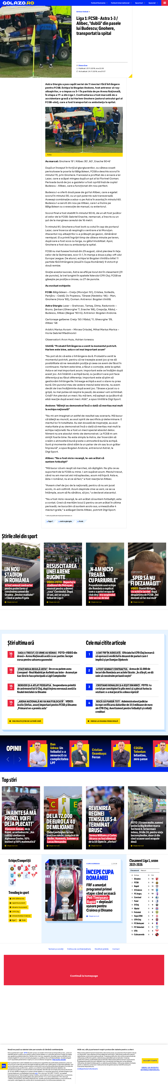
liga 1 (14, 920)
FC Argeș (138, 893)
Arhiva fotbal (82, 12)
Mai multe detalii (59, 1060)
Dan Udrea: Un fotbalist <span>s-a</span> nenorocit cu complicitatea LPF (48, 753)
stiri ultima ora (18, 899)
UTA (136, 930)
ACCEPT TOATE (150, 1061)
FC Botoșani (139, 923)
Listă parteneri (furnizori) (87, 1069)
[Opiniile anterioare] (8, 759)
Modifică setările (102, 949)
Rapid (136, 886)
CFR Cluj (15, 912)
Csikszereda (139, 934)
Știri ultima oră (21, 643)
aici (36, 1073)
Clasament (134, 870)
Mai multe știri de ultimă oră (26, 721)
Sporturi (139, 3)
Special (152, 3)
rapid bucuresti (18, 903)
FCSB (136, 882)
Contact (116, 949)
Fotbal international (120, 3)
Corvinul (137, 897)
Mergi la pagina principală (104, 721)
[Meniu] (164, 3)
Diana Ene (82, 65)
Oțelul (136, 908)
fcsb (24, 920)
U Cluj (136, 904)
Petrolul (137, 912)
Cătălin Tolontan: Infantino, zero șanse (132, 753)
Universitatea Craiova (21, 916)
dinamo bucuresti (19, 907)
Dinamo (137, 878)
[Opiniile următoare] (19, 759)
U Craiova (138, 890)
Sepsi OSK (138, 916)
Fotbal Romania (98, 3)
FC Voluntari (139, 927)
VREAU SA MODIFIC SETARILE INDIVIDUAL (150, 1069)
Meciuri (143, 870)
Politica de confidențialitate (79, 949)
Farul (136, 901)
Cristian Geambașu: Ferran (90, 753)
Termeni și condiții (55, 949)
